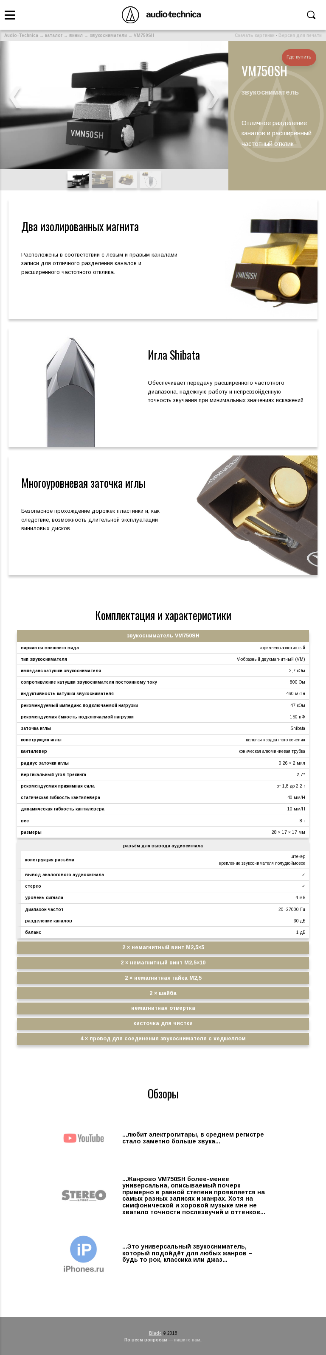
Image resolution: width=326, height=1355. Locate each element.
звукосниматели (108, 35)
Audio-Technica (21, 35)
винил (76, 35)
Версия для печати (300, 35)
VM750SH (144, 35)
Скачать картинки (255, 35)
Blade (155, 1333)
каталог (53, 35)
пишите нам (187, 1340)
